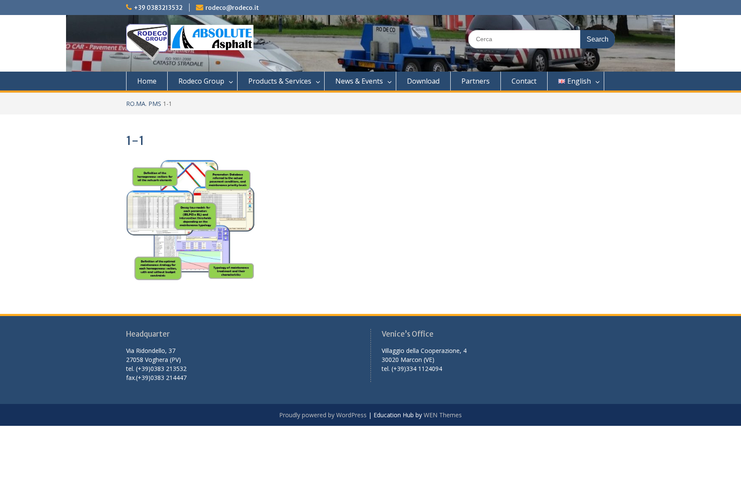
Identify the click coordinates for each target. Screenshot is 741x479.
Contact (524, 81)
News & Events (359, 81)
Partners (475, 81)
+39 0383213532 (158, 8)
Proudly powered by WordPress (323, 415)
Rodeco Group (201, 81)
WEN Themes (443, 415)
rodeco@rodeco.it (232, 8)
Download (423, 81)
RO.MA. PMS (143, 103)
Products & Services (279, 81)
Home (147, 81)
